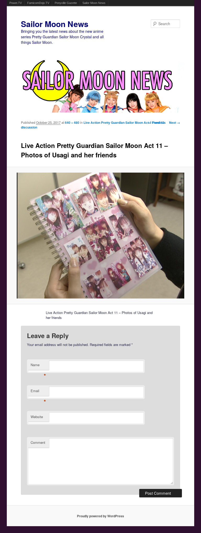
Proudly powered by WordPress (100, 516)
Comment (38, 442)
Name (38, 366)
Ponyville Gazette (66, 2)
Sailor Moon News (93, 2)
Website (37, 416)
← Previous (157, 122)
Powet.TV (15, 2)
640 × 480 (72, 122)
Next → (174, 122)
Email (38, 392)
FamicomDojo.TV (38, 2)
